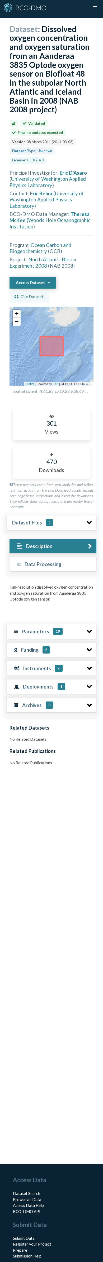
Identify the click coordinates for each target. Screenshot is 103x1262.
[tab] (53, 546)
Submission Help (27, 1256)
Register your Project (32, 1244)
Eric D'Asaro (73, 173)
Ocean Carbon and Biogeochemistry (40, 248)
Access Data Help (28, 1205)
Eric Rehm (41, 193)
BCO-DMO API (26, 1211)
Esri (55, 384)
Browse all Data (27, 1199)
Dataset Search (26, 1193)
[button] (17, 314)
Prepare (20, 1250)
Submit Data (24, 1238)
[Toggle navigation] (95, 8)
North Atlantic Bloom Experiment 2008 (43, 262)
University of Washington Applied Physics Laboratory (48, 182)
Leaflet (29, 384)
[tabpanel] (51, 595)
